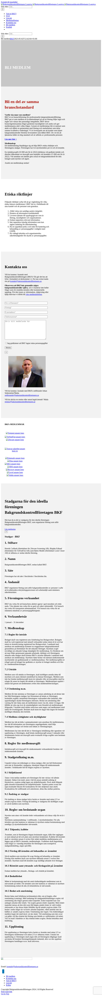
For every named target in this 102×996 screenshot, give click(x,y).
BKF (12, 39)
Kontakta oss (11, 978)
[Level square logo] (15, 472)
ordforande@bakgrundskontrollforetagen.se (22, 395)
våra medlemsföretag (34, 294)
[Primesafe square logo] (15, 458)
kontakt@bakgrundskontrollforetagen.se (26, 281)
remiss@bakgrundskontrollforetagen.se (20, 402)
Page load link (6, 992)
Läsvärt (9, 983)
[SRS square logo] (15, 467)
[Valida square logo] (15, 475)
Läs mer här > (11, 139)
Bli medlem (10, 976)
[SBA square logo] (12, 464)
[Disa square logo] (15, 461)
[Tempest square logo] (15, 433)
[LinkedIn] (3, 971)
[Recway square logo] (15, 469)
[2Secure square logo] (15, 440)
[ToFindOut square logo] (15, 437)
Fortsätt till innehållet (9, 2)
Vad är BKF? (11, 981)
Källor (8, 985)
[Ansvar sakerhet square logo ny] (15, 451)
